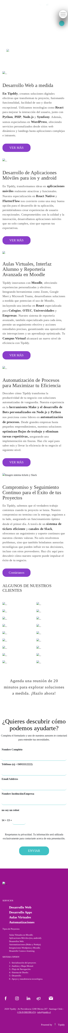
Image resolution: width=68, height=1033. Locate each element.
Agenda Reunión (22, 50)
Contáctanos (16, 572)
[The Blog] (38, 998)
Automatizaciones (21, 922)
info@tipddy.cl (44, 1012)
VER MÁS (16, 147)
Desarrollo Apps (20, 912)
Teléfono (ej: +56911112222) (17, 764)
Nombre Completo (12, 749)
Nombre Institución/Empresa (18, 793)
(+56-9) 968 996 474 (26, 1012)
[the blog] (47, 4)
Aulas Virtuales (20, 917)
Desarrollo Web (20, 907)
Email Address (10, 779)
